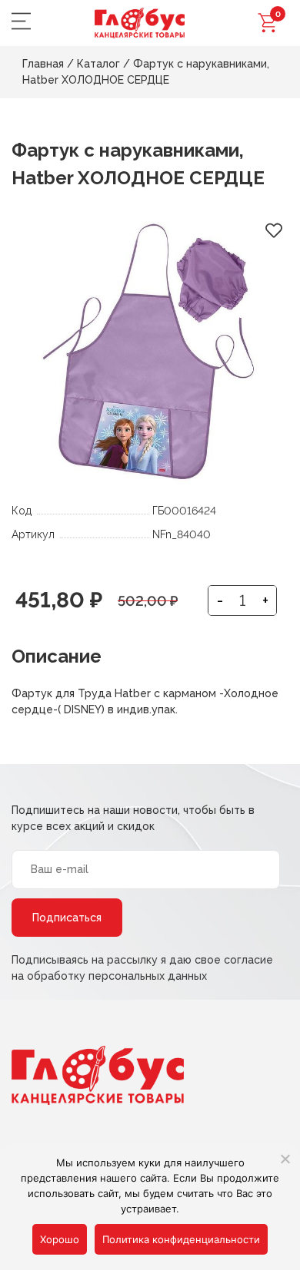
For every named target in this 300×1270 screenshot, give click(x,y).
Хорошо (59, 1239)
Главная (43, 64)
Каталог (98, 64)
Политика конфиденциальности (181, 1239)
